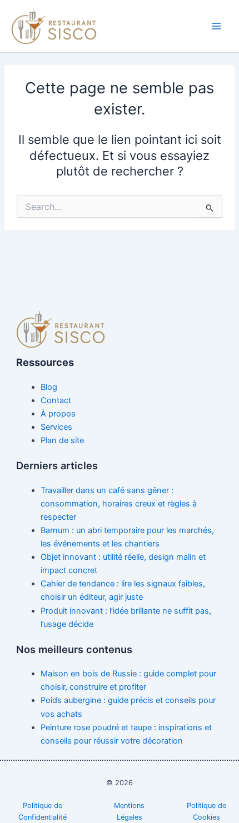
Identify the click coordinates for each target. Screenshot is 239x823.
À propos (58, 414)
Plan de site (62, 440)
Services (56, 427)
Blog (49, 387)
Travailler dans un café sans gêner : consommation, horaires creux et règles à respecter (119, 503)
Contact (56, 400)
